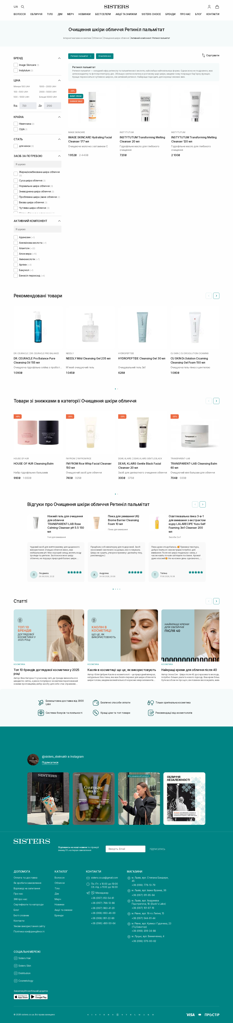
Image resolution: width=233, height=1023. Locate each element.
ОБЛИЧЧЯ (36, 14)
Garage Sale (76, 101)
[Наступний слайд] (216, 296)
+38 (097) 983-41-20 (103, 908)
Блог (16, 909)
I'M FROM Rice (84, 458)
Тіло (57, 888)
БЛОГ (198, 14)
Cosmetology (25, 980)
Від (15, 105)
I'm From (70, 458)
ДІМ (60, 14)
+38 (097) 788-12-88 (103, 902)
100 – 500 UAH (21, 91)
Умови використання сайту (29, 926)
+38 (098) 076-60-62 (144, 941)
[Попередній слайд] (209, 296)
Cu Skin (175, 353)
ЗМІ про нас (20, 899)
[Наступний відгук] (203, 504)
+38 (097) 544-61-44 (143, 918)
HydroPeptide (126, 353)
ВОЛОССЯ (20, 14)
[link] (217, 6)
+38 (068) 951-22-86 (102, 918)
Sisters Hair (24, 958)
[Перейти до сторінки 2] (117, 388)
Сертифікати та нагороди (28, 904)
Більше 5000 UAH (48, 97)
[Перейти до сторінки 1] (115, 388)
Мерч (58, 899)
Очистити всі (104, 56)
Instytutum (127, 132)
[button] (81, 56)
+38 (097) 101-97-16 (143, 907)
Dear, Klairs (124, 458)
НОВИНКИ (84, 14)
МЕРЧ (70, 14)
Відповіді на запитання (27, 888)
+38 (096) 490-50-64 (103, 923)
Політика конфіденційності (29, 931)
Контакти (19, 920)
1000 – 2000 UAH (47, 86)
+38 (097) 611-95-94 (143, 895)
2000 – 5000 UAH (47, 91)
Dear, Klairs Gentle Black (147, 458)
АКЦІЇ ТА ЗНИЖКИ (126, 14)
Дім (57, 893)
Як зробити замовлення (27, 882)
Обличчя (60, 882)
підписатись (157, 849)
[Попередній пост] (33, 798)
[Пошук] (22, 6)
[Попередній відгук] (195, 504)
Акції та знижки (63, 909)
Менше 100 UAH (22, 86)
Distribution (24, 973)
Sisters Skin (24, 965)
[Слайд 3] (117, 589)
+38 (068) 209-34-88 (144, 930)
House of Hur (21, 458)
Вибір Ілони (76, 96)
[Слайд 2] (115, 589)
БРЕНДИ (170, 14)
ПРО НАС (185, 14)
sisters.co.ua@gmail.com (104, 877)
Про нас (18, 893)
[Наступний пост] (200, 798)
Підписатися (50, 762)
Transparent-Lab (180, 458)
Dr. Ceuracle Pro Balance (44, 353)
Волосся (59, 877)
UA (16, 6)
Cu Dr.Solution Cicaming (195, 353)
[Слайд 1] (113, 589)
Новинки (59, 904)
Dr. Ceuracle (21, 353)
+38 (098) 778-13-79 (143, 884)
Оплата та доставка (25, 877)
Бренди (59, 915)
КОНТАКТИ (212, 14)
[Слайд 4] (119, 589)
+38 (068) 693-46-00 (103, 913)
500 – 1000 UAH (21, 97)
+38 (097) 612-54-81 (102, 897)
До (40, 105)
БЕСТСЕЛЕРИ (103, 14)
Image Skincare (76, 132)
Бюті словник (21, 915)
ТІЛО (50, 14)
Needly (70, 353)
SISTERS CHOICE (151, 14)
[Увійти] (209, 6)
